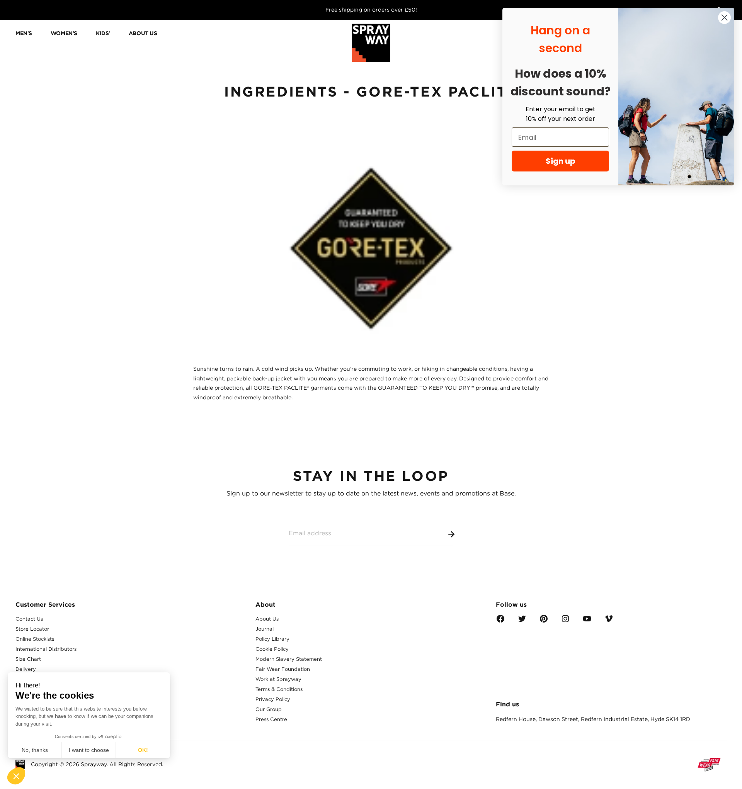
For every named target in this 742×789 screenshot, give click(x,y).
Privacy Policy (272, 699)
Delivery (25, 669)
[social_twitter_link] (522, 621)
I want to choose (89, 750)
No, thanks (35, 750)
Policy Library (272, 639)
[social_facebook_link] (500, 621)
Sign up (560, 161)
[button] (16, 776)
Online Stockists (34, 639)
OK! (143, 750)
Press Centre (271, 719)
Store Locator (32, 629)
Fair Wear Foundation (282, 669)
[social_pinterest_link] (543, 621)
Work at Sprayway (278, 679)
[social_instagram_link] (565, 621)
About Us (267, 619)
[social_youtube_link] (587, 621)
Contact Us (29, 619)
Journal (264, 629)
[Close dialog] (724, 17)
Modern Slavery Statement (288, 659)
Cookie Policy (272, 649)
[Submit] (450, 533)
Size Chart (28, 659)
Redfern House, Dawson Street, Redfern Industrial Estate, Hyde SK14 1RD (593, 719)
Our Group (268, 709)
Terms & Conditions (279, 689)
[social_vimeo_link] (608, 621)
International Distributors (46, 649)
